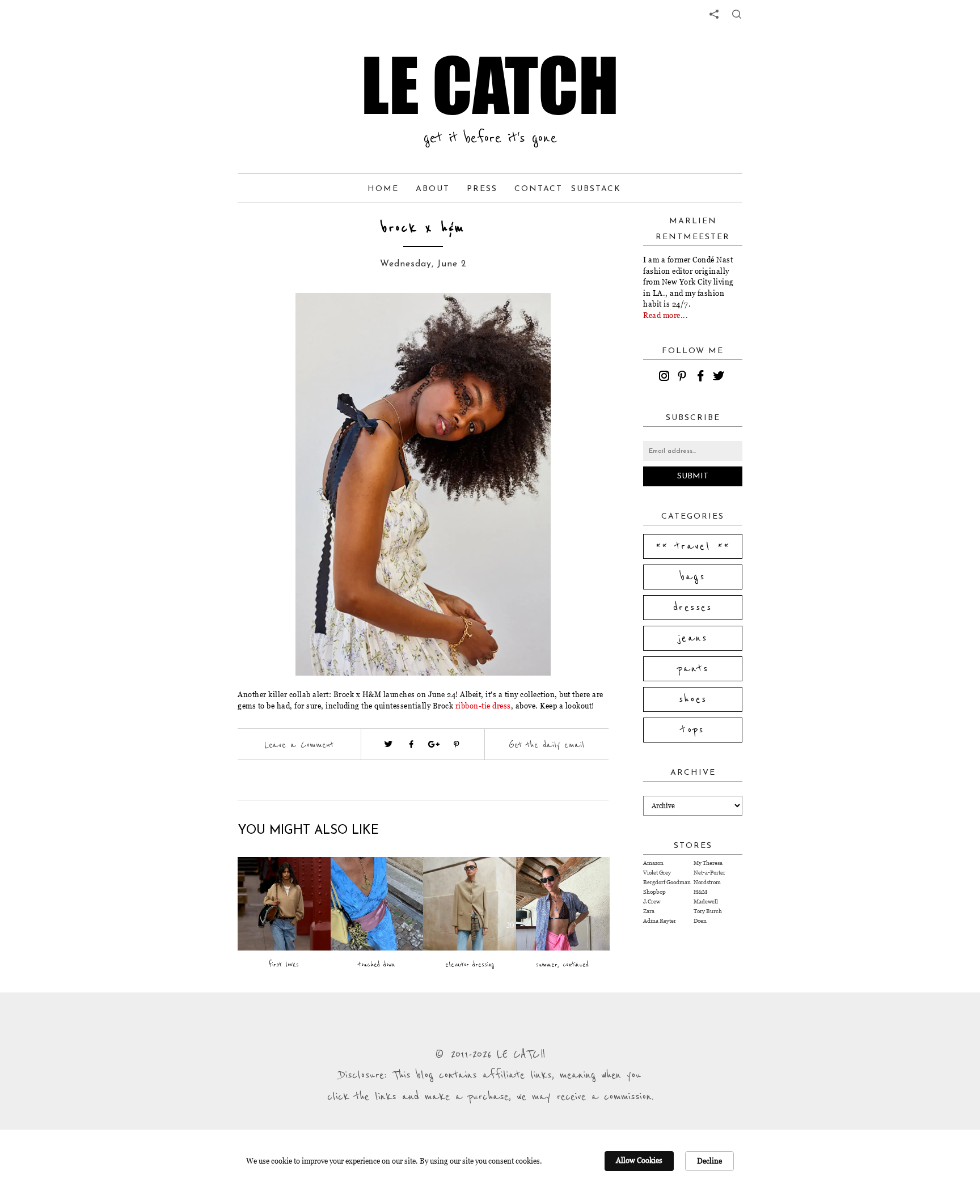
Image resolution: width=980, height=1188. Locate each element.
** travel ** (693, 546)
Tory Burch (708, 911)
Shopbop (654, 892)
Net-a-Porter (709, 872)
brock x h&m (423, 228)
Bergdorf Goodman (667, 882)
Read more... (665, 315)
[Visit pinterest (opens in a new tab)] (456, 744)
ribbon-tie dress (483, 705)
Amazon (653, 863)
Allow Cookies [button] (639, 1160)
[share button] (736, 14)
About (433, 189)
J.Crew (651, 901)
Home (383, 189)
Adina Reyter (659, 920)
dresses (692, 607)
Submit (692, 476)
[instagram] (665, 377)
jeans (692, 638)
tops (692, 730)
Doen (700, 920)
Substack (596, 189)
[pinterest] (683, 377)
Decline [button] (709, 1160)
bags (693, 577)
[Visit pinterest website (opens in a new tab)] (278, 319)
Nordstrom (707, 882)
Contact (538, 189)
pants (693, 669)
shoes (693, 699)
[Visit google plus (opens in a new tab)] (434, 744)
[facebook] (702, 377)
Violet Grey (657, 872)
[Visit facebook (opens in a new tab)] (411, 744)
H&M (700, 892)
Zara (648, 911)
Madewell (706, 901)
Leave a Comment (298, 744)
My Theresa (708, 863)
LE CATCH (490, 85)
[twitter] (720, 377)
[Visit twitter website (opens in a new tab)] (388, 744)
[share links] (714, 14)
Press (482, 189)
